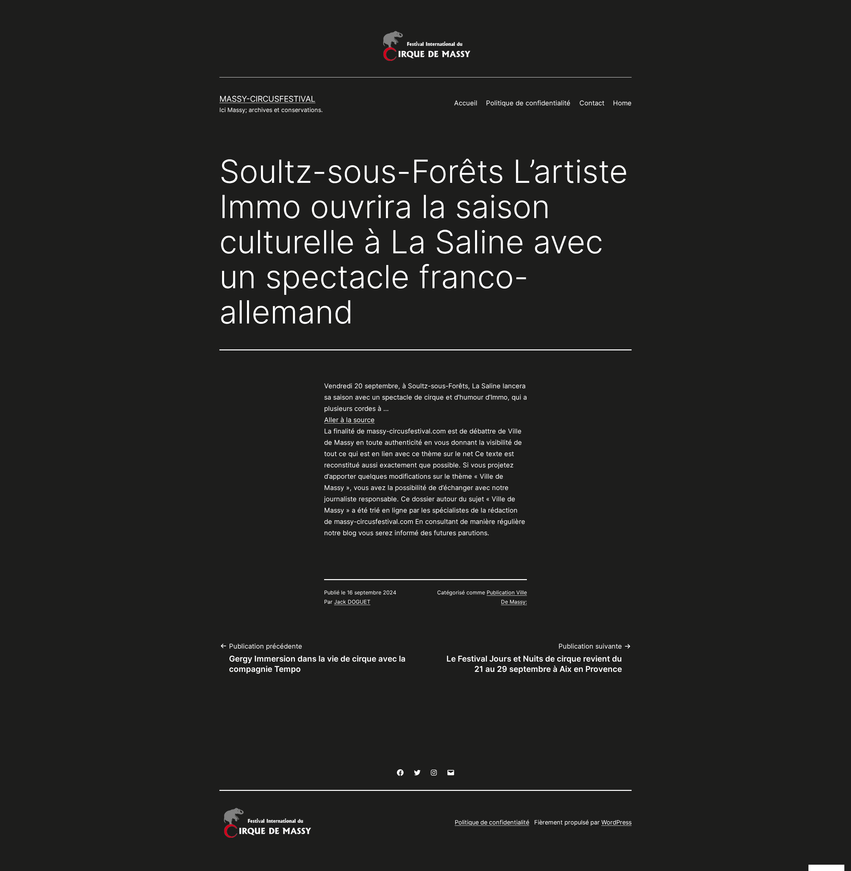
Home (622, 103)
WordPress (616, 822)
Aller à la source (349, 420)
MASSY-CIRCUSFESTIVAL (267, 99)
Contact (591, 103)
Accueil (465, 103)
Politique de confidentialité (528, 103)
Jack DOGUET (352, 601)
